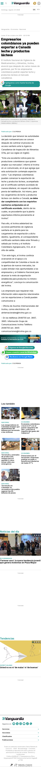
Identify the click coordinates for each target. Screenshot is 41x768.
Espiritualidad (6, 665)
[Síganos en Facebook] (13, 723)
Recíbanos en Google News (21, 357)
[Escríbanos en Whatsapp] (30, 723)
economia (14, 29)
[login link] (38, 3)
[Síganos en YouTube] (24, 723)
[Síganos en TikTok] (27, 723)
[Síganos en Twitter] (17, 723)
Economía (25, 422)
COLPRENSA (16, 131)
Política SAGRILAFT (13, 756)
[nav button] (2, 3)
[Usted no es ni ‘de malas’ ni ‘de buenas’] (20, 651)
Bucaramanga (6, 558)
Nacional (22, 29)
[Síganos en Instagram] (20, 723)
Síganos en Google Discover (21, 348)
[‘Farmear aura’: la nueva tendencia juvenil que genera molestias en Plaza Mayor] (20, 545)
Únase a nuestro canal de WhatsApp (21, 352)
